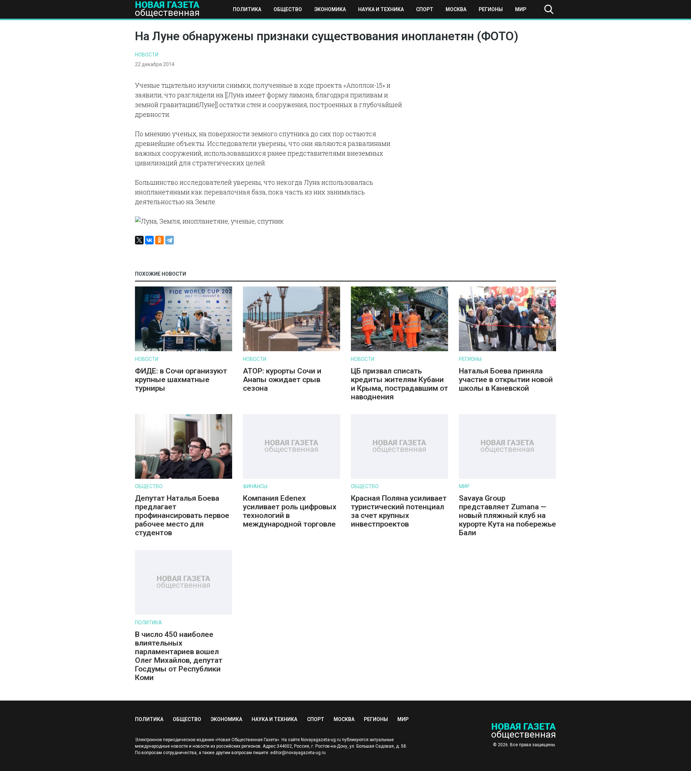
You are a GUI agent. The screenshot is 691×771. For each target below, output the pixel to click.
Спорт (424, 9)
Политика (247, 9)
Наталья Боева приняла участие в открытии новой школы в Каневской (506, 380)
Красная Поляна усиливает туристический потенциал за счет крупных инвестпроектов (399, 511)
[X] (139, 240)
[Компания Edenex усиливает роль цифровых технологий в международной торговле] (291, 477)
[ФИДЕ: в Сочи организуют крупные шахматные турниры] (183, 349)
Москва (456, 9)
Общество (288, 9)
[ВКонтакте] (149, 240)
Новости (146, 55)
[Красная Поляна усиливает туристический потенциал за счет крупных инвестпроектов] (399, 477)
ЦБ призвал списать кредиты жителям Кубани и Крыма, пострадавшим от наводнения (399, 384)
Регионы (491, 9)
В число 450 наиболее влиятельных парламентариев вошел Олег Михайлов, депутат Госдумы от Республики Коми (178, 656)
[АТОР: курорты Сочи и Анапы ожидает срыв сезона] (291, 349)
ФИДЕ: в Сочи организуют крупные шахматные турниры (181, 380)
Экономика (330, 9)
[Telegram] (169, 240)
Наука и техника (381, 9)
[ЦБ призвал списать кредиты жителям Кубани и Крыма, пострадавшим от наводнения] (399, 349)
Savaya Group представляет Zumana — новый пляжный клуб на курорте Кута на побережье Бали (507, 515)
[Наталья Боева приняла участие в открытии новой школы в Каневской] (507, 349)
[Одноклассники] (159, 240)
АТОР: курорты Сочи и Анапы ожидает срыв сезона (282, 380)
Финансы (255, 486)
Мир (520, 9)
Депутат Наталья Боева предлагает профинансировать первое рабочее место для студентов (182, 515)
